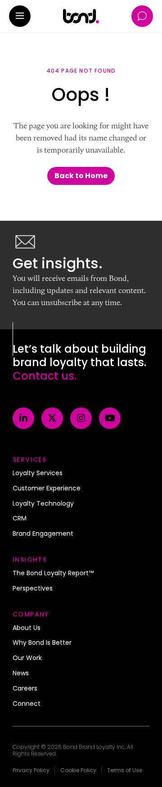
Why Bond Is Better (42, 643)
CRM (20, 519)
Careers (25, 689)
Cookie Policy (78, 770)
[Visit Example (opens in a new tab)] (23, 418)
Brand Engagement (43, 534)
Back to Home (81, 176)
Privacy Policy (31, 770)
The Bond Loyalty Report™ (53, 573)
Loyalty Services (38, 473)
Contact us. (44, 375)
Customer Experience (47, 489)
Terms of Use (124, 770)
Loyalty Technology (43, 504)
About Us (26, 628)
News (21, 673)
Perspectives (33, 589)
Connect (26, 704)
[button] (20, 16)
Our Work (27, 658)
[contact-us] (142, 16)
